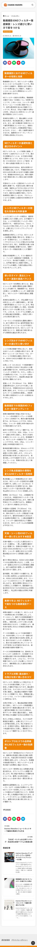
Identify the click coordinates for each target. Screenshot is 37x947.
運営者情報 (5, 940)
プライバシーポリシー (19, 940)
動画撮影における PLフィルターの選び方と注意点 (24, 880)
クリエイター (8, 32)
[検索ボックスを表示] (32, 4)
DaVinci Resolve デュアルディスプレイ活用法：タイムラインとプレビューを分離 (24, 856)
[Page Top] (33, 943)
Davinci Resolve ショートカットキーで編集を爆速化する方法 (24, 903)
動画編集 (8, 810)
